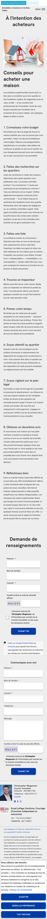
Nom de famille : (14, 570)
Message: (8, 718)
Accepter (23, 897)
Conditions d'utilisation (23, 832)
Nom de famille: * (11, 680)
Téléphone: (9, 705)
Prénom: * (8, 668)
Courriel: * (8, 693)
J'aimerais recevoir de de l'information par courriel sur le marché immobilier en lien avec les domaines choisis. (24, 617)
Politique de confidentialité (20, 889)
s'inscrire (11, 646)
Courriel (17, 796)
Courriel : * (11, 583)
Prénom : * (11, 558)
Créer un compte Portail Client (20, 643)
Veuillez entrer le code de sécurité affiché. (21, 597)
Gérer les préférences (23, 905)
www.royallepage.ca (10, 829)
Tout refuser (23, 914)
